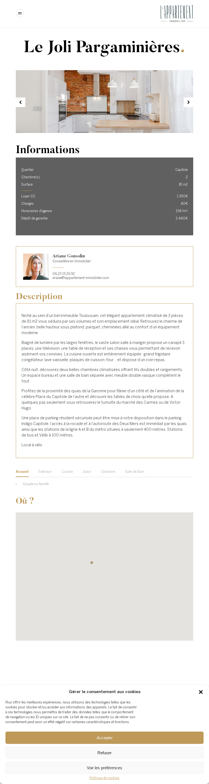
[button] (201, 692)
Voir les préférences (104, 767)
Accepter (105, 737)
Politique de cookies (104, 778)
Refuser (104, 752)
